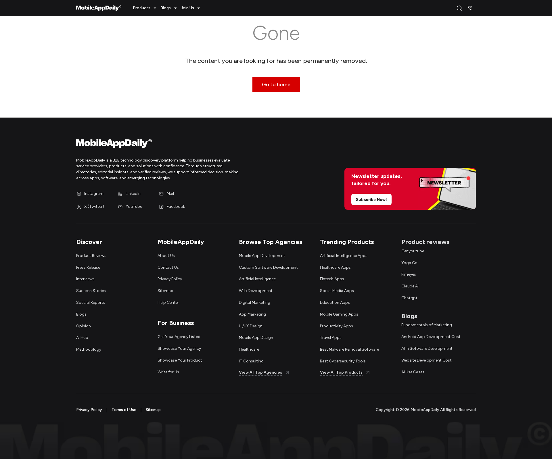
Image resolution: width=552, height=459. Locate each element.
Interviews (85, 278)
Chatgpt (409, 297)
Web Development (256, 290)
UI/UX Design (250, 326)
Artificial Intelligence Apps (343, 255)
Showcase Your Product (180, 360)
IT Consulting (251, 361)
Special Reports (90, 302)
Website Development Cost (426, 360)
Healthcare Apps (335, 267)
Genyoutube (412, 251)
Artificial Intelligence (257, 278)
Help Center (168, 302)
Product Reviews (91, 255)
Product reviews (425, 242)
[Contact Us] (470, 8)
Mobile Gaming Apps (339, 314)
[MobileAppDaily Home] (98, 8)
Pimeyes (408, 274)
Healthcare (249, 349)
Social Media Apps (337, 290)
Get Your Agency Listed (179, 336)
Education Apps (335, 302)
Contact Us (168, 267)
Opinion (83, 326)
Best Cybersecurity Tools (343, 361)
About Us (166, 255)
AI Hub (82, 337)
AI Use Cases (412, 372)
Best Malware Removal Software (349, 349)
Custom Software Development (268, 267)
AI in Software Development (427, 348)
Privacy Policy (170, 278)
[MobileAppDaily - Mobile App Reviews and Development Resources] (173, 145)
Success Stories (91, 290)
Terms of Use (124, 409)
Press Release (88, 267)
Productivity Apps (336, 326)
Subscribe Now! (371, 199)
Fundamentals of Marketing (426, 324)
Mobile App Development (262, 255)
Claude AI (410, 286)
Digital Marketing (254, 302)
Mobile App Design (256, 337)
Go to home (276, 84)
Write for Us (168, 372)
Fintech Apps (332, 278)
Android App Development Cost (431, 336)
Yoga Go (409, 262)
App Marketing (252, 314)
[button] (145, 8)
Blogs (81, 314)
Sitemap (165, 290)
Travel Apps (331, 337)
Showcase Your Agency (179, 348)
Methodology (88, 349)
